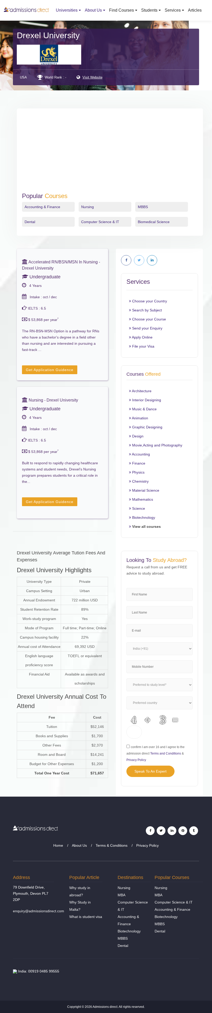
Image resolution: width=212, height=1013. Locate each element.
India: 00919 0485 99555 (38, 971)
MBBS (143, 207)
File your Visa (142, 346)
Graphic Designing (146, 427)
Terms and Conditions (165, 753)
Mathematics (142, 499)
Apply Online (142, 337)
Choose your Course (148, 319)
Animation (139, 418)
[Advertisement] (110, 153)
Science (138, 508)
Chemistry (140, 481)
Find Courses (121, 10)
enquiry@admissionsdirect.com (38, 911)
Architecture (141, 391)
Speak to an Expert (150, 771)
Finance (138, 463)
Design (137, 436)
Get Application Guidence (49, 370)
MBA (121, 895)
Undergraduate (44, 276)
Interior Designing (146, 400)
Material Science (145, 490)
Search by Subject (146, 310)
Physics (138, 472)
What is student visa (85, 917)
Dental (30, 222)
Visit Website (92, 77)
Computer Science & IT (100, 222)
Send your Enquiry (146, 328)
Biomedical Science (154, 222)
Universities (67, 10)
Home (58, 845)
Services (173, 10)
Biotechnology (143, 517)
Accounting (140, 454)
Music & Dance (144, 409)
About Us (93, 10)
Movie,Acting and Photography (156, 445)
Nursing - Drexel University (53, 400)
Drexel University (48, 35)
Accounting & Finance (42, 207)
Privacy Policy (136, 760)
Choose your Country (149, 301)
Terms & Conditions (111, 845)
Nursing (87, 207)
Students (149, 10)
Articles (195, 10)
